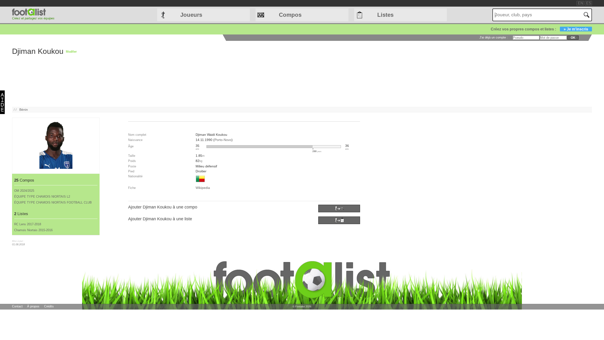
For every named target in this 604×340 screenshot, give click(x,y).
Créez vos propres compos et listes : (539, 29)
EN (580, 3)
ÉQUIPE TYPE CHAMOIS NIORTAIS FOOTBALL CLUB (53, 202)
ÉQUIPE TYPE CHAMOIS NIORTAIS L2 (42, 196)
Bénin (23, 109)
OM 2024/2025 (24, 190)
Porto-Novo (222, 140)
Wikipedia (203, 188)
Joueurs (191, 15)
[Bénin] (200, 182)
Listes (385, 15)
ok (573, 37)
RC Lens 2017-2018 (27, 224)
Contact (17, 306)
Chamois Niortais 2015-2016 (33, 230)
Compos (290, 15)
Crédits (49, 306)
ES (588, 3)
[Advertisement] (218, 74)
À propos (33, 306)
